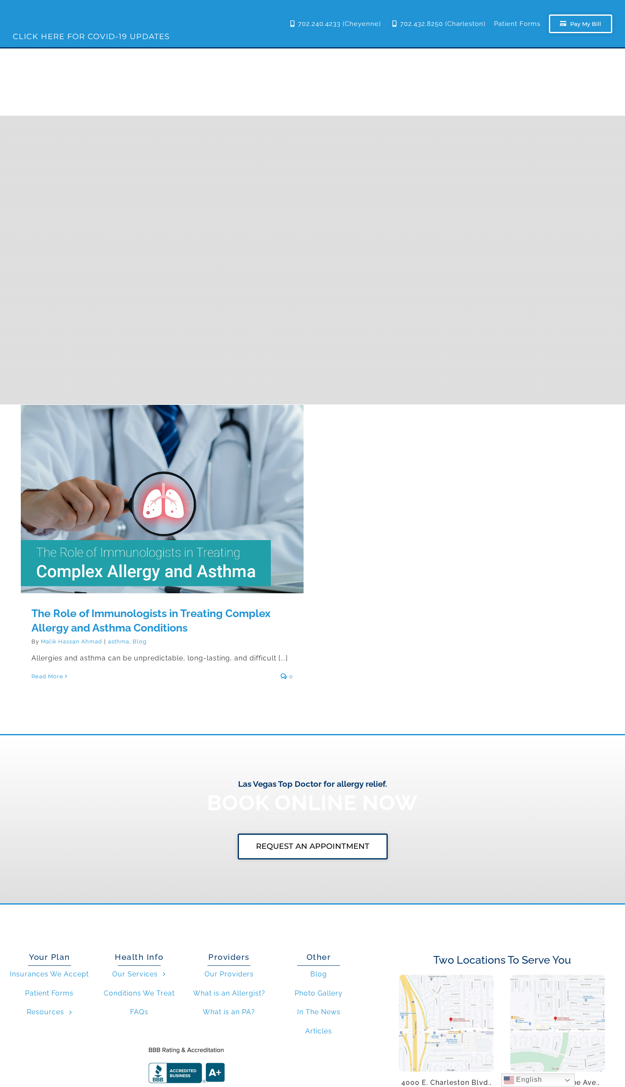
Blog (140, 641)
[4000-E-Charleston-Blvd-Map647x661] (446, 978)
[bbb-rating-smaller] (186, 1047)
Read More (47, 676)
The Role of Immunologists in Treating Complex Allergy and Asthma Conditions (162, 488)
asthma (118, 641)
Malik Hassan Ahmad (71, 641)
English (528, 1079)
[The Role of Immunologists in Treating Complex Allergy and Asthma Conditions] (162, 499)
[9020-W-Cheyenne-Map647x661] (557, 978)
